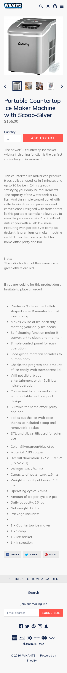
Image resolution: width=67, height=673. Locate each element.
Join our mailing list (33, 604)
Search (33, 592)
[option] (17, 86)
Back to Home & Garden (36, 579)
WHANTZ (28, 655)
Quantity (10, 132)
